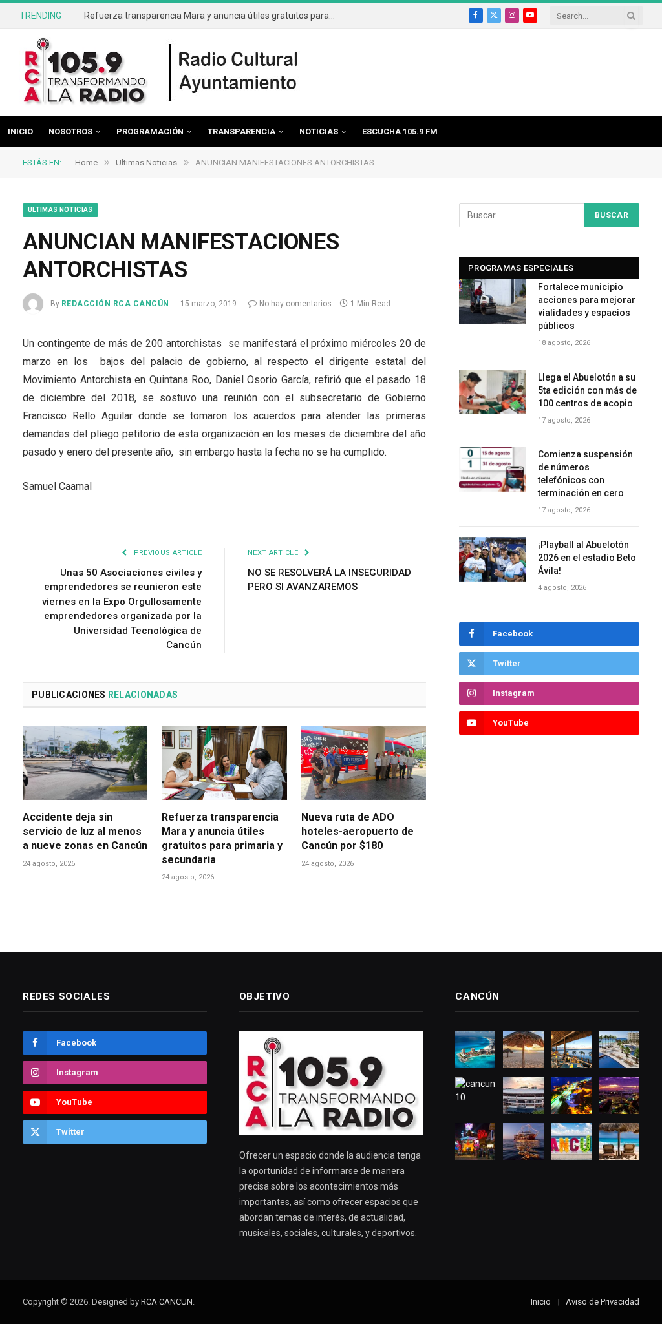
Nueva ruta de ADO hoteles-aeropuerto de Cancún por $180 (357, 831)
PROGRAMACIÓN (150, 131)
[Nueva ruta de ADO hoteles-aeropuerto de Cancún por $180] (363, 763)
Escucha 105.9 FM (400, 131)
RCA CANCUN (167, 1302)
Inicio (20, 131)
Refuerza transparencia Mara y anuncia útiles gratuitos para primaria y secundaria (213, 15)
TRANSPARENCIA (241, 131)
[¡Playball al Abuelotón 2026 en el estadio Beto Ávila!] (492, 559)
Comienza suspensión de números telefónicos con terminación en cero (585, 473)
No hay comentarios (295, 303)
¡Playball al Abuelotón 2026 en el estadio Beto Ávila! (587, 558)
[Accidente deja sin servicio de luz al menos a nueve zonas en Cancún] (85, 763)
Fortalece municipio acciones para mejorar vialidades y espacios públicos (586, 306)
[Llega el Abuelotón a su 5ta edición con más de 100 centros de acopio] (492, 392)
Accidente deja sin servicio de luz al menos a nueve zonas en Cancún (85, 831)
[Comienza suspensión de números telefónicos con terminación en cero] (492, 469)
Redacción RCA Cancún (115, 303)
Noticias (318, 131)
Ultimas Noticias (60, 209)
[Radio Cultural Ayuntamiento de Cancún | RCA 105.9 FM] (234, 73)
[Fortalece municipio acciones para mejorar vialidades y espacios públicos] (492, 301)
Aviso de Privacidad (602, 1302)
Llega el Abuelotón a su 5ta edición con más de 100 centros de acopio (587, 390)
